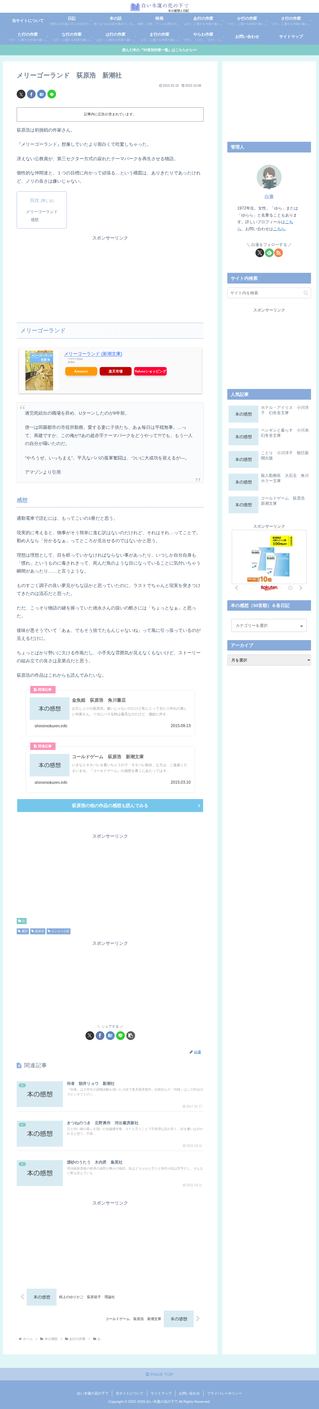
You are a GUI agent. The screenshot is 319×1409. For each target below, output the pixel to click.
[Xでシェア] (21, 94)
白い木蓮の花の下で (92, 1393)
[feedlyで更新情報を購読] (269, 252)
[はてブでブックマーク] (41, 94)
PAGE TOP (161, 1374)
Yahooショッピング (150, 371)
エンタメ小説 (60, 931)
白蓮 (269, 196)
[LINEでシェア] (51, 94)
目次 (34, 200)
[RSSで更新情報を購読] (278, 252)
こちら (279, 228)
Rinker (80, 359)
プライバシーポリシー (224, 1393)
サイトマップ (161, 1393)
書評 (25, 931)
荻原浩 (39, 931)
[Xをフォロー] (259, 252)
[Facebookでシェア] (31, 94)
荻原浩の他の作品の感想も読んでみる (110, 805)
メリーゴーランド (42, 211)
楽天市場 (116, 371)
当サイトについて (130, 1393)
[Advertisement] (110, 277)
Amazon (81, 371)
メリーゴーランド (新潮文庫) (93, 353)
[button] (130, 1035)
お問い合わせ (189, 1393)
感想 (35, 219)
